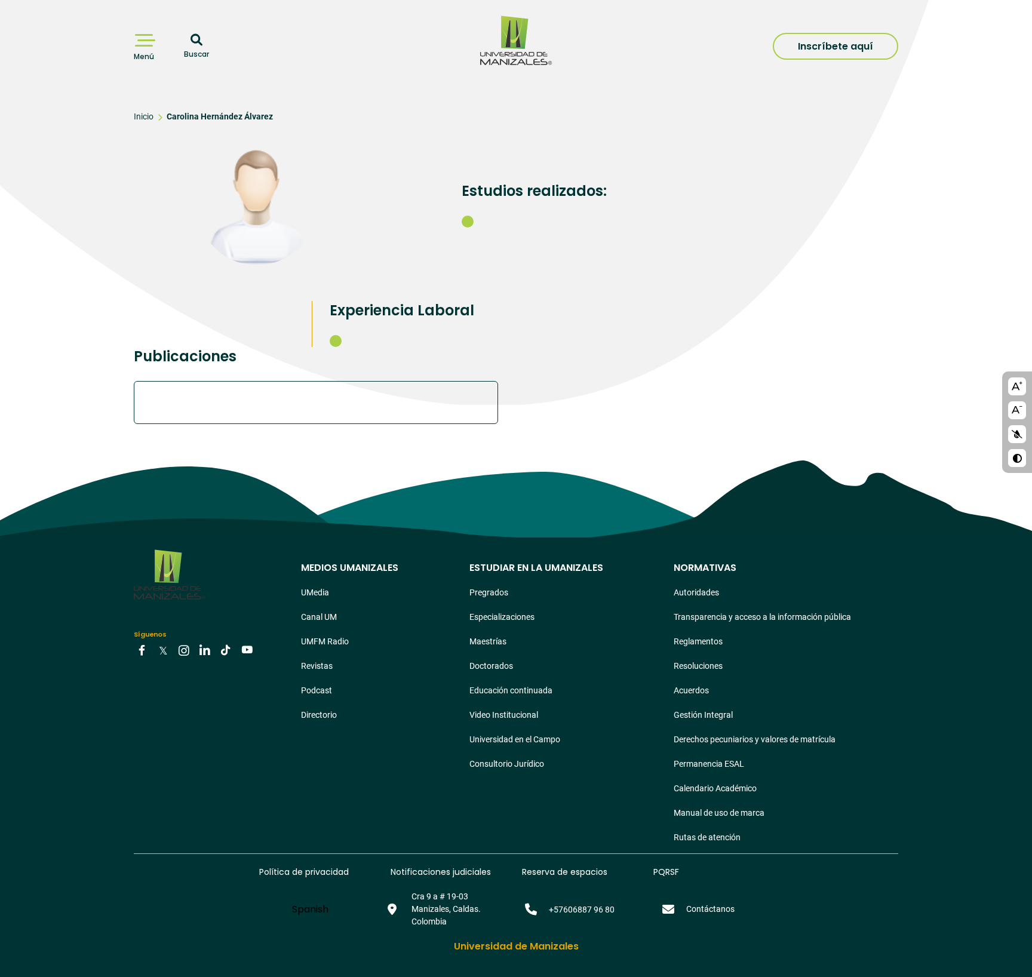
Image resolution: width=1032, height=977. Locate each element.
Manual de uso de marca (719, 813)
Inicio (143, 116)
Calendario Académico (715, 788)
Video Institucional (503, 715)
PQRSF (666, 872)
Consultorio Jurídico (506, 764)
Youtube (246, 649)
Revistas (317, 666)
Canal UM (319, 617)
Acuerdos (691, 690)
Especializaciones (502, 617)
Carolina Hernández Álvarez (220, 116)
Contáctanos (710, 909)
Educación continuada (510, 690)
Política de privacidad (304, 872)
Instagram (184, 649)
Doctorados (491, 666)
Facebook (142, 649)
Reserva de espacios (564, 872)
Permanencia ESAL (709, 764)
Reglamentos (698, 641)
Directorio (319, 715)
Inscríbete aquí (835, 46)
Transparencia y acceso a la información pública (762, 617)
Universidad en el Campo (514, 739)
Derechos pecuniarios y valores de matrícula (755, 739)
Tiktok (225, 649)
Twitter (163, 649)
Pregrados (488, 592)
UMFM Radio (325, 641)
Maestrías (487, 641)
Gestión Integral (703, 715)
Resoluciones (698, 666)
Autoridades (696, 592)
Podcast (316, 690)
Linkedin (204, 649)
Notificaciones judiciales (441, 872)
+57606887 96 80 (582, 909)
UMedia (315, 592)
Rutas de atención (707, 837)
